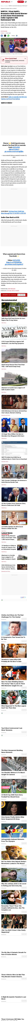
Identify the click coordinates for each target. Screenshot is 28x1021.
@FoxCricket (13, 149)
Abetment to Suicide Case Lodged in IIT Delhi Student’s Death (13, 389)
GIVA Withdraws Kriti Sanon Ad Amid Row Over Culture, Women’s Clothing (14, 412)
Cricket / (6, 5)
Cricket (2, 33)
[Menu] (26, 2)
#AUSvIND (16, 147)
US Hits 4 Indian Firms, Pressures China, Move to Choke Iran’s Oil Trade (13, 504)
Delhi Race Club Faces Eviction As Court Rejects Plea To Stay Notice (13, 319)
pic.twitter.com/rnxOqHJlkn (14, 151)
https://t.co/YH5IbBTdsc (14, 262)
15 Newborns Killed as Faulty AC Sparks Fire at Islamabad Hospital (8, 547)
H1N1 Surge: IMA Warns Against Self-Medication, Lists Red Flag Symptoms (12, 342)
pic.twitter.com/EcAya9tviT (14, 264)
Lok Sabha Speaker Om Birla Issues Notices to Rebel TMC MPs (12, 528)
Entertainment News (5, 415)
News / (2, 5)
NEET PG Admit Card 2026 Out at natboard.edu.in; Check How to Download (14, 458)
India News (3, 322)
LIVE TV (21, 2)
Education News (4, 461)
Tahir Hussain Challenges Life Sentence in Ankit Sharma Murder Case (14, 481)
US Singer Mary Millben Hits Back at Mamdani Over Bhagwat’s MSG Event (12, 435)
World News (4, 438)
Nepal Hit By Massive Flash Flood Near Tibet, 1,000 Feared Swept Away (13, 365)
